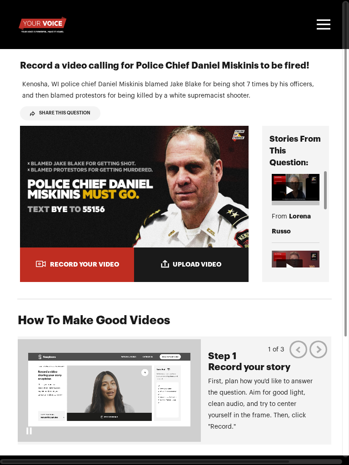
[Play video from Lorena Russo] (296, 187)
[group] (174, 390)
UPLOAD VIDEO (197, 264)
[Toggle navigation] (322, 24)
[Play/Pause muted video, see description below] (29, 431)
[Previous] (298, 349)
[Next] (318, 349)
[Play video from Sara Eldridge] (296, 264)
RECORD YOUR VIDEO (84, 264)
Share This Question (64, 113)
